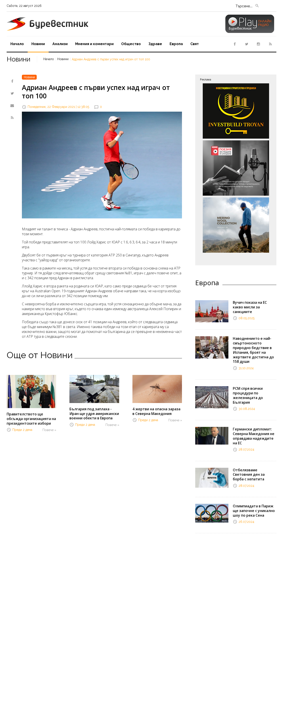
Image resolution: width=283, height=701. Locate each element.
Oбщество (131, 44)
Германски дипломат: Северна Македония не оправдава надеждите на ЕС (253, 436)
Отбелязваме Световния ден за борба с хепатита (249, 475)
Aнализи (60, 44)
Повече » (49, 430)
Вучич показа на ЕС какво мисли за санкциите (250, 307)
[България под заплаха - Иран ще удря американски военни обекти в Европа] (94, 388)
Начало (17, 44)
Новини (38, 44)
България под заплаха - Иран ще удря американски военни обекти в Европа (94, 414)
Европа (176, 44)
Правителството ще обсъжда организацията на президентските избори (31, 419)
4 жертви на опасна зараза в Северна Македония (156, 411)
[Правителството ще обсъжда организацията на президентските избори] (31, 391)
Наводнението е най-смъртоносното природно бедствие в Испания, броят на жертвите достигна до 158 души (253, 350)
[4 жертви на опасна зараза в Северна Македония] (157, 388)
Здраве (155, 44)
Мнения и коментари (94, 44)
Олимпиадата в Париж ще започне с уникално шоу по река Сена (254, 511)
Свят (194, 44)
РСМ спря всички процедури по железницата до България (248, 395)
